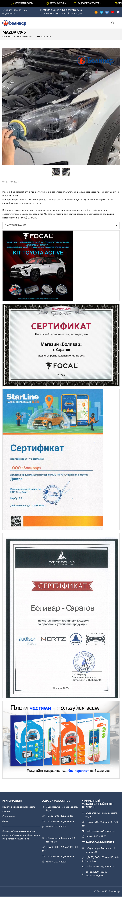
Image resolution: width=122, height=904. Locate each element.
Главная (7, 36)
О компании (8, 816)
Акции (5, 821)
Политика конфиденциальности (18, 806)
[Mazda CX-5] (61, 106)
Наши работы (24, 36)
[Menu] (118, 23)
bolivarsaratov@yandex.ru (61, 821)
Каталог (6, 811)
